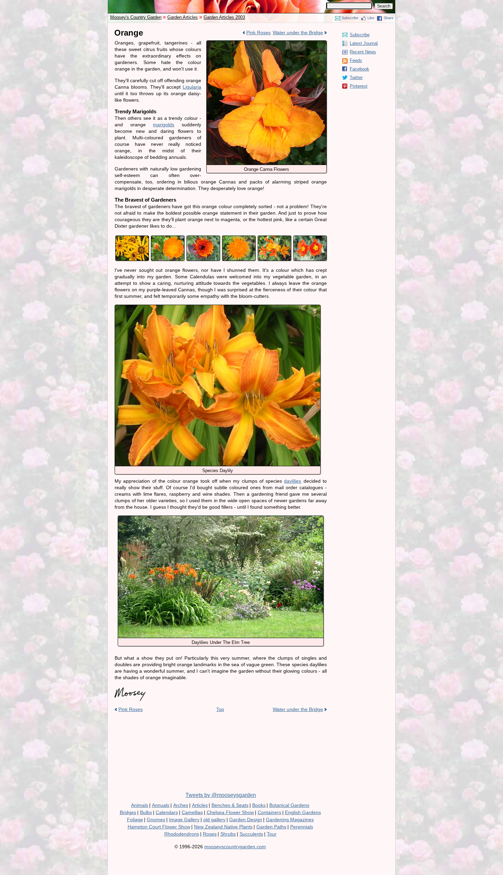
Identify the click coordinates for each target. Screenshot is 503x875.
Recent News (363, 51)
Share (389, 18)
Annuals (160, 805)
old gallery (214, 819)
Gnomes (156, 819)
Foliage (135, 819)
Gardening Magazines (290, 819)
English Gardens (303, 812)
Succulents (251, 834)
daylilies (292, 481)
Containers (269, 812)
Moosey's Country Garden (136, 17)
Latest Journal (364, 43)
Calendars (167, 812)
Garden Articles (182, 17)
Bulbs (146, 812)
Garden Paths (271, 826)
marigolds (163, 124)
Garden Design (245, 819)
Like (370, 18)
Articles (200, 805)
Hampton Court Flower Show (159, 826)
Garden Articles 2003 (224, 17)
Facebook (359, 69)
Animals (139, 805)
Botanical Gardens (289, 805)
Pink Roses (258, 32)
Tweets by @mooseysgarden (220, 795)
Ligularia (192, 87)
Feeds (356, 60)
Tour (271, 834)
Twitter (356, 77)
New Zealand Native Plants (223, 826)
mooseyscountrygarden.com (235, 846)
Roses (210, 834)
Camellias (192, 812)
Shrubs (228, 834)
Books (259, 805)
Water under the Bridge (298, 32)
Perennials (301, 826)
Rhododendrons (181, 834)
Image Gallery (184, 819)
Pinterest (358, 86)
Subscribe (349, 18)
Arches (180, 805)
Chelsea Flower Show (230, 812)
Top (220, 709)
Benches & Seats (229, 805)
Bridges (128, 812)
